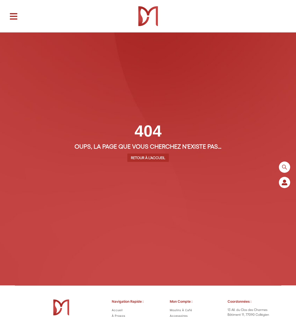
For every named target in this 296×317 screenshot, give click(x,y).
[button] (13, 16)
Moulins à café (181, 310)
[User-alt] (284, 182)
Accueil (117, 310)
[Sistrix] (284, 167)
